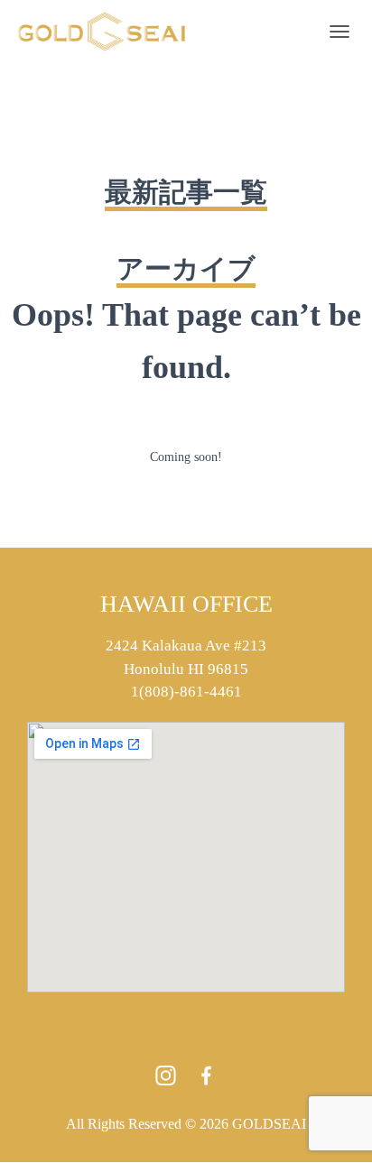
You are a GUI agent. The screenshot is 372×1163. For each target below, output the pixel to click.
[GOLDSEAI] (109, 31)
